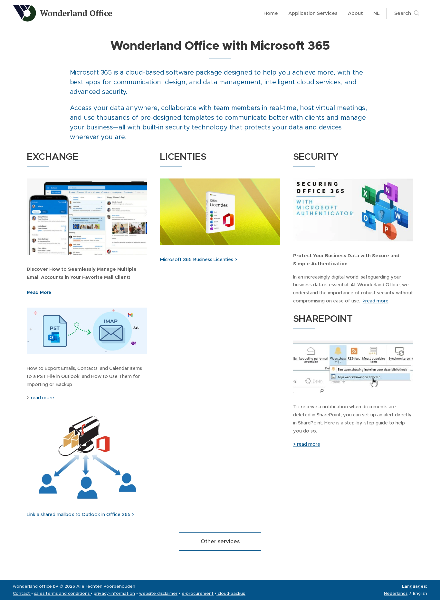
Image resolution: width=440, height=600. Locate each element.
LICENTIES (183, 156)
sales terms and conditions (62, 593)
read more (42, 398)
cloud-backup (230, 593)
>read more (375, 301)
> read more (306, 444)
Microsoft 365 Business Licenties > (198, 259)
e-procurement (198, 593)
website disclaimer (158, 593)
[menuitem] (272, 13)
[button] (406, 13)
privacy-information (114, 593)
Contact (22, 593)
